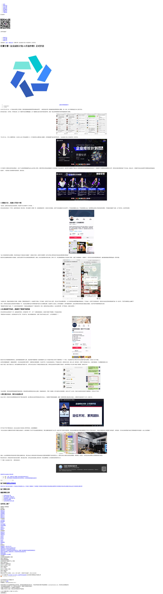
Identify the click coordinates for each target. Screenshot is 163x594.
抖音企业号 (71, 486)
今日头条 (3, 520)
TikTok (2, 526)
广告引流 (7, 486)
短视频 (67, 486)
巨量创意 (3, 533)
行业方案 (5, 6)
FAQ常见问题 (8, 549)
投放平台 (3, 531)
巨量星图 (3, 542)
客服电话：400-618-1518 (6, 546)
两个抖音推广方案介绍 (9, 496)
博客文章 (11, 42)
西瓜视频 (3, 521)
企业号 (2, 536)
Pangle (2, 539)
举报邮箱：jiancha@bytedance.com (8, 547)
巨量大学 (5, 10)
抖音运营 (11, 474)
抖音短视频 (49, 486)
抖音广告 (3, 486)
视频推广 (32, 486)
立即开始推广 (3, 592)
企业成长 (7, 474)
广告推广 (27, 486)
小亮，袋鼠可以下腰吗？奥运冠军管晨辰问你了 (18, 476)
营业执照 (24, 574)
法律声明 (20, 574)
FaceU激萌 (3, 524)
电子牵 (2, 538)
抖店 (2, 543)
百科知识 (13, 549)
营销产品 (5, 5)
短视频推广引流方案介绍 (9, 498)
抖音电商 (76, 486)
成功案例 (5, 9)
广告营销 (40, 486)
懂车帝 (2, 529)
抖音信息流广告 (7, 495)
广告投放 (15, 486)
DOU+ (23, 486)
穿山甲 (2, 522)
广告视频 (36, 486)
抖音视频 (59, 486)
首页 (4, 4)
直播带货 (54, 486)
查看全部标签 (11, 483)
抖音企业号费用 (7, 499)
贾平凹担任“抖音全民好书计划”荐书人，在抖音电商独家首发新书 (22, 478)
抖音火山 (3, 527)
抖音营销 (45, 486)
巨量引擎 (3, 474)
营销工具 (5, 8)
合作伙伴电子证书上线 (9, 500)
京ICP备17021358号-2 (13, 574)
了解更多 (5, 12)
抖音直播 (20, 486)
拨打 (7, 581)
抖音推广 (11, 486)
